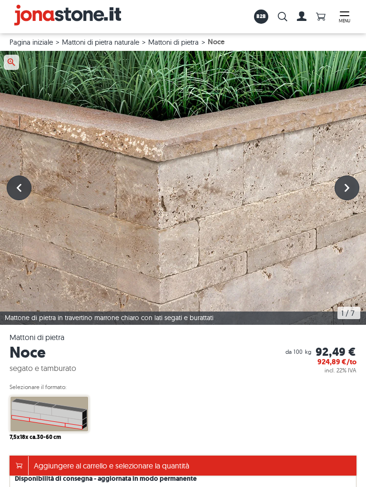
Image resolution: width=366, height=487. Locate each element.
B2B (261, 16)
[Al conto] (301, 16)
